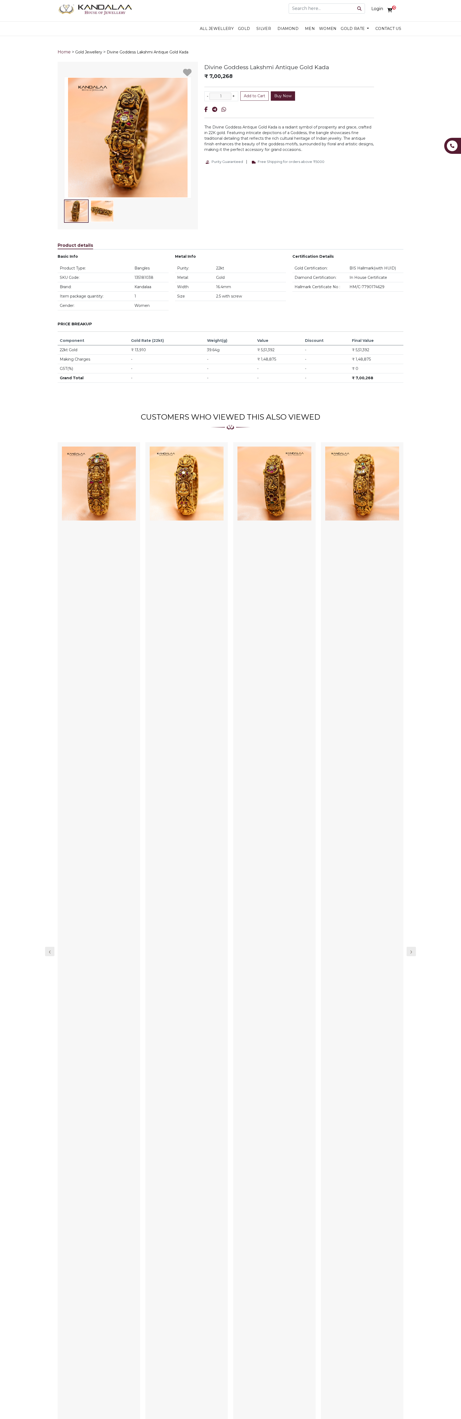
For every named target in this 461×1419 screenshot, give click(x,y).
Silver (263, 28)
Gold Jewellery (88, 52)
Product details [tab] (75, 245)
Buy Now (283, 95)
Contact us (388, 28)
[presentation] (49, 951)
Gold (244, 28)
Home (64, 51)
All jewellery (217, 28)
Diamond (288, 28)
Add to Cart (254, 95)
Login (377, 8)
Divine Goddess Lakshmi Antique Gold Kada (147, 52)
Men (310, 28)
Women (328, 28)
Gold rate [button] (353, 28)
